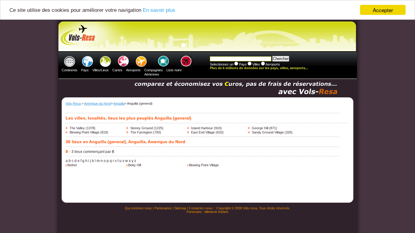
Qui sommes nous (138, 208)
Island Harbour (202, 128)
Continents (69, 70)
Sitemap (180, 208)
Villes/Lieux (100, 70)
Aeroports (133, 70)
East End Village (203, 132)
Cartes (117, 70)
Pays (85, 70)
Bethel (72, 165)
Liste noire (174, 70)
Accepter (383, 10)
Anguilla (119, 103)
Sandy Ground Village (268, 132)
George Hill (260, 128)
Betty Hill (134, 165)
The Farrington (141, 132)
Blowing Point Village (84, 132)
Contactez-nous (201, 208)
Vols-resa (250, 208)
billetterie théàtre (216, 212)
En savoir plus (159, 10)
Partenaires (163, 208)
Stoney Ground (141, 128)
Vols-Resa (73, 103)
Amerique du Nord (97, 103)
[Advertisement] (206, 36)
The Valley (77, 128)
